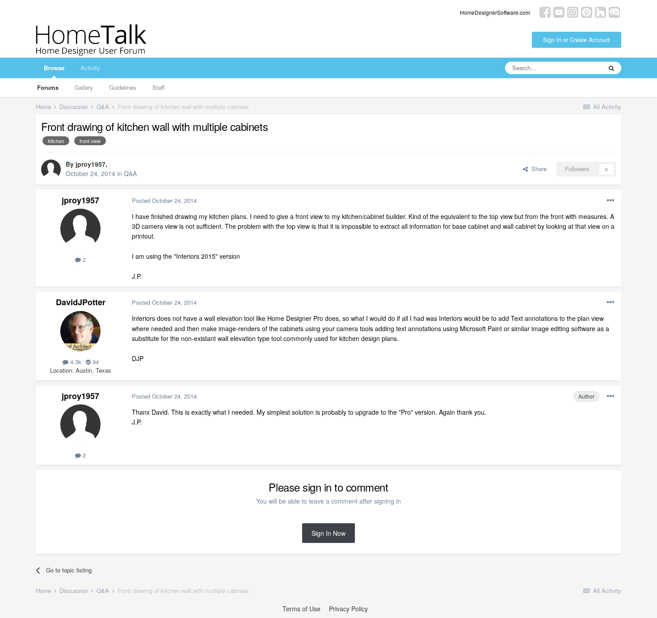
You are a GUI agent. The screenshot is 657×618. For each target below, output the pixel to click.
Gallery (84, 87)
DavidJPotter (80, 302)
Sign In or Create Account (576, 39)
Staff (158, 87)
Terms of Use (301, 608)
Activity (90, 67)
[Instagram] (572, 11)
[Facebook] (545, 11)
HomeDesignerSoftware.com (495, 12)
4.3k (74, 361)
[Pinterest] (586, 11)
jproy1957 (90, 164)
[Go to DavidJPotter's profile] (80, 331)
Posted (164, 200)
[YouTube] (558, 11)
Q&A (130, 173)
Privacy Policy (348, 608)
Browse (54, 67)
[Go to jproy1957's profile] (51, 169)
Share (537, 168)
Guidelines (122, 87)
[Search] (611, 68)
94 (95, 361)
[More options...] (610, 200)
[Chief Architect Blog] (614, 11)
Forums (48, 87)
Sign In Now (328, 533)
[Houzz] (600, 11)
